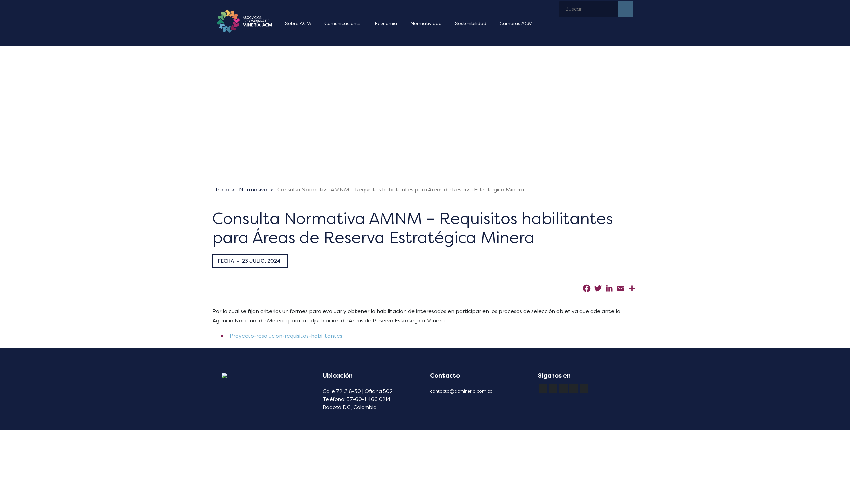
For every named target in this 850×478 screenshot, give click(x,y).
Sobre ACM (298, 23)
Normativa (253, 189)
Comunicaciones (342, 23)
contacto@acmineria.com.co (461, 391)
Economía (386, 23)
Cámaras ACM (516, 23)
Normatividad (426, 23)
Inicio (222, 189)
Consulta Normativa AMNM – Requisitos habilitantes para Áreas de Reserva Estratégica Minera (400, 189)
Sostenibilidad (470, 23)
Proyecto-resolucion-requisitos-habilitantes (285, 336)
